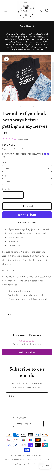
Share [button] (8, 314)
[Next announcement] (48, 26)
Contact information (36, 464)
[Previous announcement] (5, 26)
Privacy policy (30, 459)
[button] (6, 10)
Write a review (27, 352)
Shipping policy (19, 464)
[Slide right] (33, 106)
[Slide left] (20, 106)
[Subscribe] (44, 395)
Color (4, 176)
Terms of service (45, 459)
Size (4, 162)
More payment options (27, 222)
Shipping (5, 149)
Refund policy (16, 459)
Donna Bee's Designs (25, 455)
